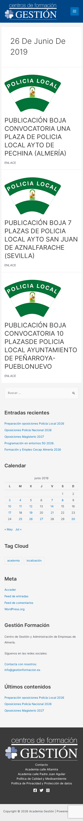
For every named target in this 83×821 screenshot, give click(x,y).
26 (31, 519)
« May (8, 529)
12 (30, 506)
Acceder (10, 589)
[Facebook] (35, 790)
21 (52, 512)
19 (31, 512)
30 (73, 519)
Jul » (18, 529)
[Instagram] (48, 790)
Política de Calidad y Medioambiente (41, 778)
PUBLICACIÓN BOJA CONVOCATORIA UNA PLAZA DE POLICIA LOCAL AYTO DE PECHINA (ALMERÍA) (37, 136)
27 (41, 519)
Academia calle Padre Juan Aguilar (41, 774)
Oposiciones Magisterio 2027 (24, 436)
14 (52, 506)
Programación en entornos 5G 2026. (29, 443)
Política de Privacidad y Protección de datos (41, 783)
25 (20, 519)
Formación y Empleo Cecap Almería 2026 (32, 449)
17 (9, 512)
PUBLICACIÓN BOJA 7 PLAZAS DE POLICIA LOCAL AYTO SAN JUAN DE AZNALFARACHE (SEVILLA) (41, 239)
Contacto (41, 764)
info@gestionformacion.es (22, 670)
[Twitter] (41, 790)
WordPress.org (14, 609)
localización (34, 560)
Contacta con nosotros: (20, 664)
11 (20, 506)
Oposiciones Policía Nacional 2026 (28, 430)
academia (13, 560)
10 (9, 506)
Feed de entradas (16, 596)
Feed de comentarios (18, 602)
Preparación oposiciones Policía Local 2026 (34, 423)
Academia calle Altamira (41, 769)
